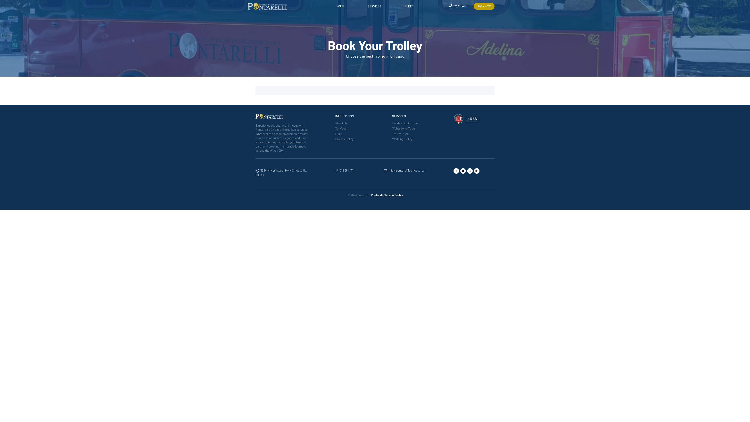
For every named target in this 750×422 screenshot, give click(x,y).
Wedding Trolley (402, 139)
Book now (484, 6)
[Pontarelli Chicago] (267, 6)
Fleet (409, 6)
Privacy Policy (344, 139)
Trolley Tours (400, 133)
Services (374, 6)
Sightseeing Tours (404, 128)
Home (340, 6)
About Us (341, 123)
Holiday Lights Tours (405, 123)
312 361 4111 (460, 6)
